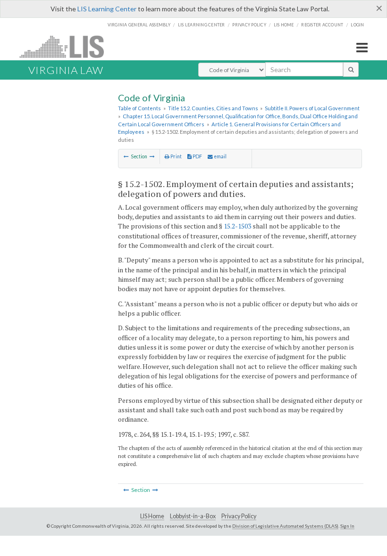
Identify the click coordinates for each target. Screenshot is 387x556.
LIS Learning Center (106, 9)
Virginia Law (65, 70)
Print (175, 156)
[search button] (351, 69)
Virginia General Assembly (139, 24)
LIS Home (152, 516)
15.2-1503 (237, 225)
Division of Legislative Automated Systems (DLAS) (285, 526)
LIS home (284, 24)
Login (357, 24)
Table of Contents (139, 108)
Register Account (322, 24)
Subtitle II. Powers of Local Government (312, 108)
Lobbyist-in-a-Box (193, 516)
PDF (197, 156)
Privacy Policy (249, 24)
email (220, 156)
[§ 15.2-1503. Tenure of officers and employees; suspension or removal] (152, 156)
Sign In (347, 526)
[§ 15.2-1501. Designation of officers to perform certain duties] (126, 156)
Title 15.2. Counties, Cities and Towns (213, 108)
